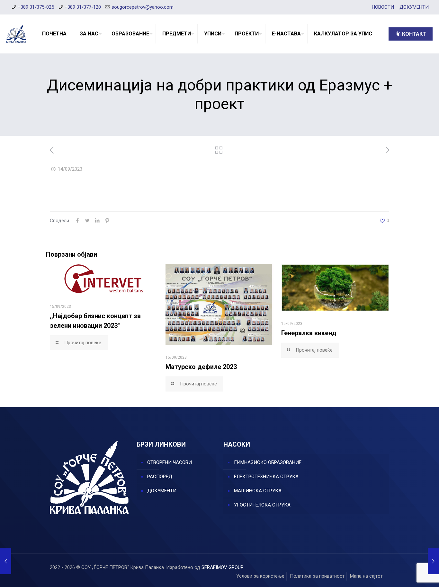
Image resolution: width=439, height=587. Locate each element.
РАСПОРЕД (159, 476)
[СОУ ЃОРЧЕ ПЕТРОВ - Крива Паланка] (16, 33)
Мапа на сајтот (366, 576)
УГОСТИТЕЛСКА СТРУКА (262, 505)
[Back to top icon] (408, 574)
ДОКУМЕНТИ (414, 7)
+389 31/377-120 (83, 7)
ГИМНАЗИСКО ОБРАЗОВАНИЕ (267, 462)
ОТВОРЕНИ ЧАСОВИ (169, 462)
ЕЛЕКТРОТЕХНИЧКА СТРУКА (266, 476)
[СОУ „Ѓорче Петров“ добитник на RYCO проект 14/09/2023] (433, 561)
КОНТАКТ (414, 34)
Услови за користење (260, 576)
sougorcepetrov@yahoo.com (143, 7)
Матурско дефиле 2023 (201, 367)
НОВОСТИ (383, 7)
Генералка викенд (308, 333)
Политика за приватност (317, 576)
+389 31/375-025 (36, 7)
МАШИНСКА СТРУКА (258, 491)
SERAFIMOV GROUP (222, 567)
